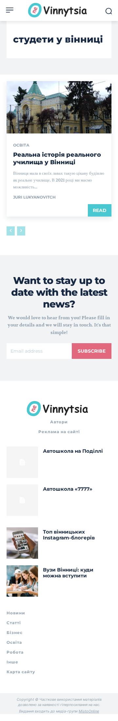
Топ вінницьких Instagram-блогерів (69, 535)
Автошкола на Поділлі (73, 451)
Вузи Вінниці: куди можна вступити (68, 573)
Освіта (21, 145)
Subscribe (92, 351)
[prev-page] (11, 231)
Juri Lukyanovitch (34, 197)
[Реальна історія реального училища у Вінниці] (59, 107)
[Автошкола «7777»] (22, 500)
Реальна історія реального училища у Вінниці (57, 158)
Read (100, 210)
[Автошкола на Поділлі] (22, 462)
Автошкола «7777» (67, 489)
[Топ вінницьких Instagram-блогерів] (22, 543)
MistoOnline (89, 711)
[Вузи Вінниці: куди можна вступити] (22, 581)
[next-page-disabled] (21, 231)
